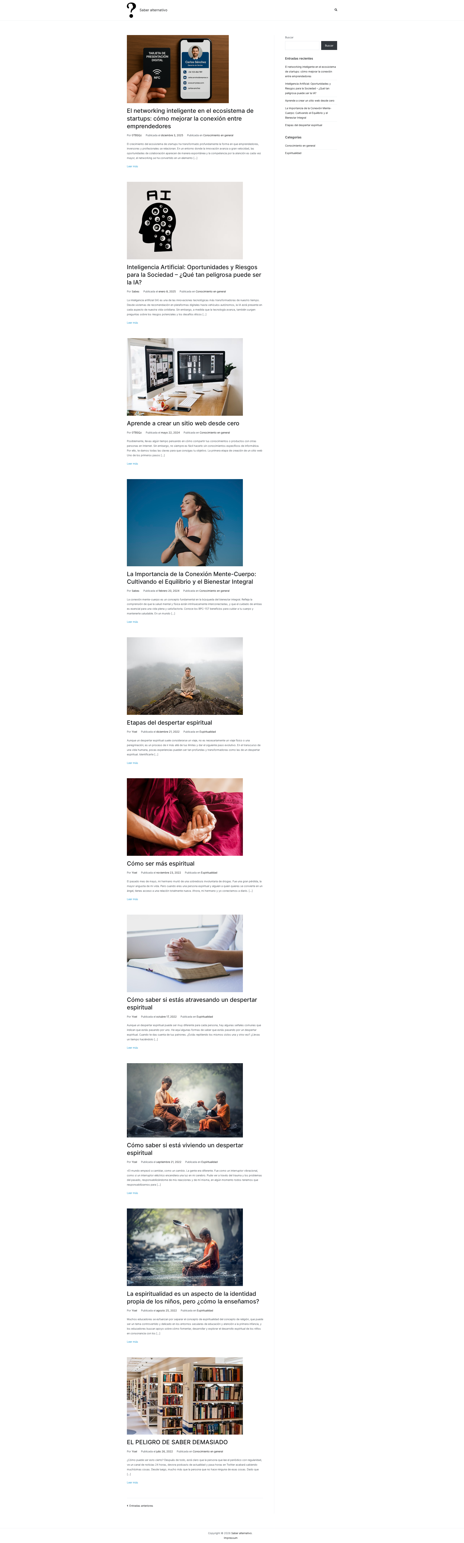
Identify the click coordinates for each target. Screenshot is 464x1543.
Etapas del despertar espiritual (169, 722)
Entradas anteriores (141, 1505)
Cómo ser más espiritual (160, 863)
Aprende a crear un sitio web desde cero (183, 423)
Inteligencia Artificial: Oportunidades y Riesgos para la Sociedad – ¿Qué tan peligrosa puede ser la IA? (194, 275)
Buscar (289, 37)
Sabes (135, 291)
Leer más (132, 166)
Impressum (231, 1537)
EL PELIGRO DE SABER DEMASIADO (177, 1442)
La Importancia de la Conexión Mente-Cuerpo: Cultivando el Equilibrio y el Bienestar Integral (308, 113)
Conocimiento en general (218, 135)
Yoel (134, 731)
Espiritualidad (208, 731)
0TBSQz (137, 135)
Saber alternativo (153, 10)
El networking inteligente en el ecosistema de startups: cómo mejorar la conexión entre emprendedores (190, 118)
